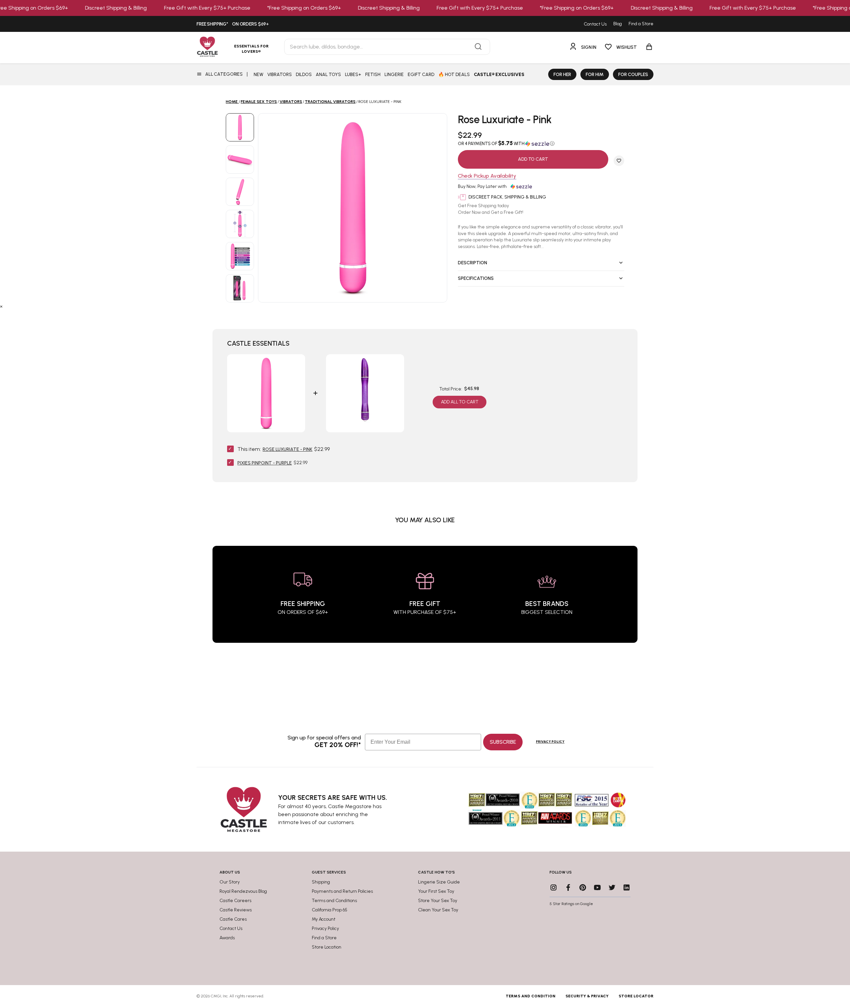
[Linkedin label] (627, 887)
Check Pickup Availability (487, 176)
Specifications (476, 278)
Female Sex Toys (259, 101)
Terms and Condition (530, 996)
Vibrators (291, 101)
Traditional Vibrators (330, 101)
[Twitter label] (612, 887)
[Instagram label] (553, 887)
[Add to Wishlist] (619, 160)
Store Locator (636, 996)
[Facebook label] (568, 887)
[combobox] (387, 47)
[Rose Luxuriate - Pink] (240, 127)
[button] (541, 143)
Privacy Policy (550, 741)
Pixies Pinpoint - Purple (264, 463)
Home (232, 101)
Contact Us (595, 24)
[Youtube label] (597, 887)
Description (472, 263)
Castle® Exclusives (499, 74)
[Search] (478, 46)
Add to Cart (533, 159)
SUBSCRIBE (503, 742)
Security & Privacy (587, 996)
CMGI (216, 996)
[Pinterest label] (583, 887)
